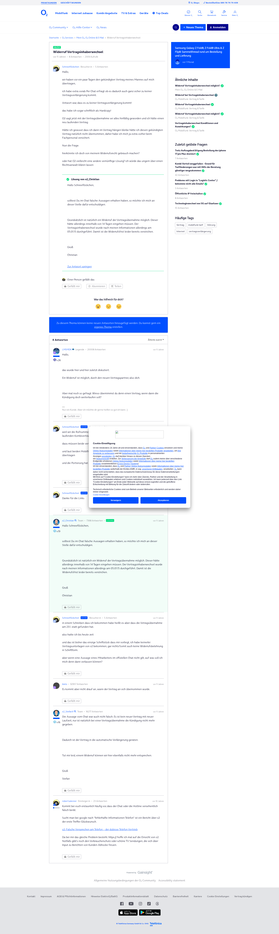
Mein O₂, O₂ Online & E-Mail (90, 37)
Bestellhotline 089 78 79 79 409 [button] (222, 2)
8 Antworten (181, 198)
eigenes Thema (103, 327)
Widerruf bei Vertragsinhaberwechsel (194, 95)
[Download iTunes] (128, 915)
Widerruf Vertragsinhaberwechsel (192, 104)
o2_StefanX (67, 711)
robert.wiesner (69, 801)
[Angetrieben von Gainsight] (140, 873)
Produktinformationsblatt (136, 896)
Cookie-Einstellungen (218, 896)
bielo (64, 684)
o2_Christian (68, 520)
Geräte (144, 13)
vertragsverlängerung (200, 231)
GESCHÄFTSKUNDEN (71, 2)
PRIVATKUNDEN (49, 2)
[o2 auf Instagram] (140, 903)
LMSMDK (67, 349)
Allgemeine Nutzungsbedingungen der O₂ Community (125, 880)
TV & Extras (128, 13)
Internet (180, 231)
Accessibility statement (171, 880)
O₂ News (102, 27)
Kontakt (31, 896)
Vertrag (180, 225)
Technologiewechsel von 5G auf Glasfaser (196, 203)
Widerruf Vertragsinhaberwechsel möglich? (197, 85)
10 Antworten (182, 208)
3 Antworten (181, 188)
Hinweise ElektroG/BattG (104, 896)
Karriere (198, 896)
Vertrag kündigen (243, 896)
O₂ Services (67, 37)
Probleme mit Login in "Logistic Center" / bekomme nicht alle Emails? (196, 182)
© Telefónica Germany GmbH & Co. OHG (132, 923)
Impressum (46, 896)
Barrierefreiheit (181, 896)
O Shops (195, 2)
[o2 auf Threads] (157, 903)
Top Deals (162, 13)
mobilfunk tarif (195, 225)
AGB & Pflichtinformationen (71, 896)
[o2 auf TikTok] (149, 903)
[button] (61, 13)
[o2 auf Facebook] (122, 903)
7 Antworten (181, 158)
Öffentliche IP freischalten (189, 193)
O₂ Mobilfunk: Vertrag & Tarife (189, 99)
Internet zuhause (82, 13)
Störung (211, 225)
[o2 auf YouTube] (131, 903)
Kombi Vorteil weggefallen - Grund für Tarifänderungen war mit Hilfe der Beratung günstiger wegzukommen (198, 167)
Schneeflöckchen (70, 66)
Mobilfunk (61, 13)
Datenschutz (161, 896)
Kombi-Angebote (107, 13)
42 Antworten (182, 175)
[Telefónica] (156, 924)
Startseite (54, 37)
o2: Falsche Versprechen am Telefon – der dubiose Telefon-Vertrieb (100, 829)
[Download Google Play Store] (150, 915)
